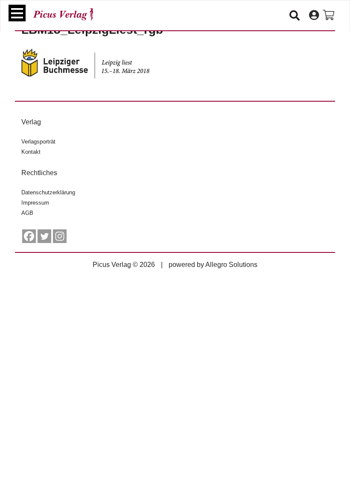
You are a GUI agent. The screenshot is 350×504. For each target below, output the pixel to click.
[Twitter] (44, 236)
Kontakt (31, 152)
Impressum (35, 202)
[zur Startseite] (63, 14)
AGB (27, 213)
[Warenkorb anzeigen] (328, 15)
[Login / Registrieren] (314, 15)
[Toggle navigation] (17, 13)
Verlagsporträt (38, 141)
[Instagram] (60, 236)
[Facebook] (29, 236)
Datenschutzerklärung (48, 192)
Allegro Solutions (231, 264)
